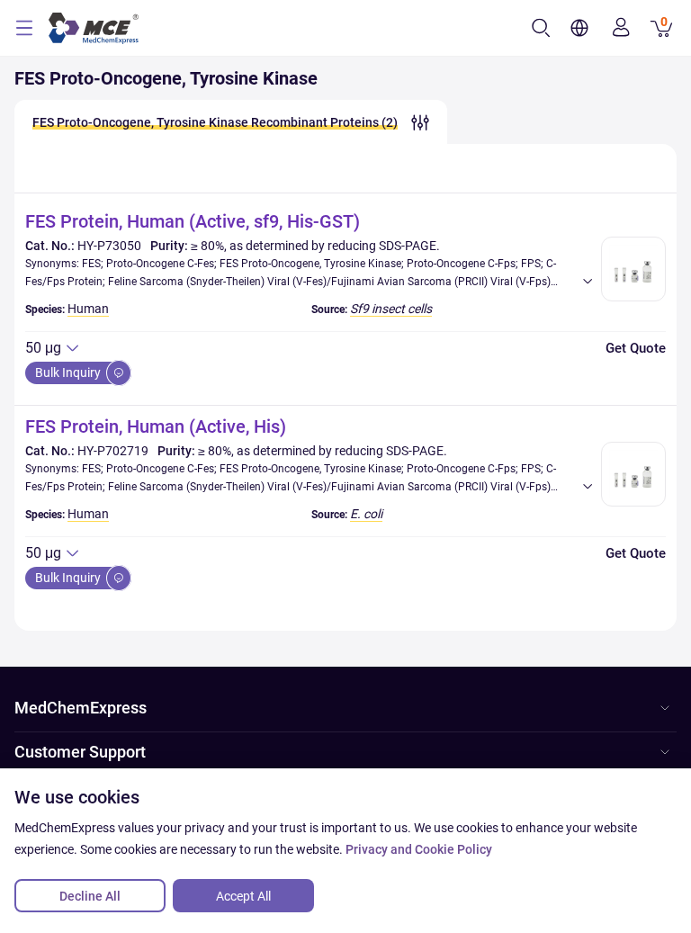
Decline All (90, 896)
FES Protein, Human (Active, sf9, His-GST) (192, 221)
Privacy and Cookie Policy (419, 849)
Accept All (243, 896)
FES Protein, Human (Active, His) (155, 426)
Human (88, 308)
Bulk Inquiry (69, 372)
